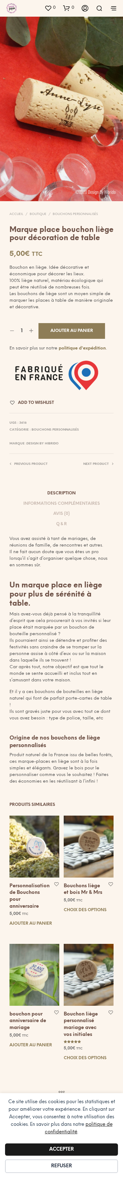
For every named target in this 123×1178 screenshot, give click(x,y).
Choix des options (85, 910)
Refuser (61, 1166)
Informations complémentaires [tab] (61, 504)
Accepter (61, 1149)
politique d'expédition (82, 348)
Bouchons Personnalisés (75, 214)
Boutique (38, 214)
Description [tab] (61, 493)
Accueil (16, 214)
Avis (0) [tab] (61, 514)
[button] (50, 8)
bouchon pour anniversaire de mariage (27, 1020)
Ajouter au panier (30, 924)
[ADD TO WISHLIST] (56, 883)
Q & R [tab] (61, 524)
